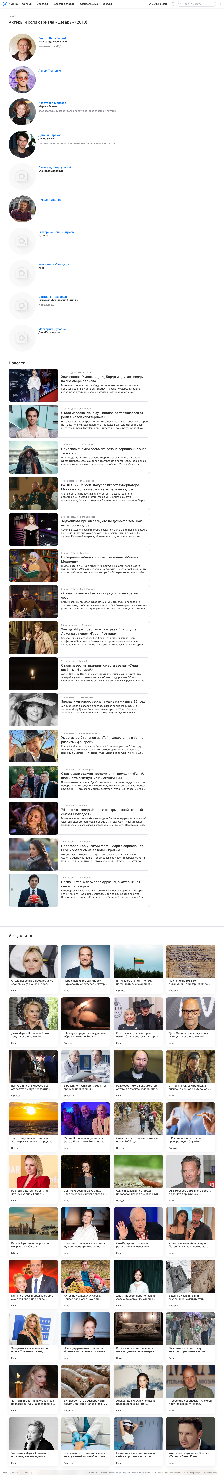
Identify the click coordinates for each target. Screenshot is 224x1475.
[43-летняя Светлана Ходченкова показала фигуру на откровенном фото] (33, 1389)
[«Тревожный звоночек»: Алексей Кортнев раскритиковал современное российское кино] (190, 1389)
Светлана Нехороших (53, 296)
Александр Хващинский (55, 167)
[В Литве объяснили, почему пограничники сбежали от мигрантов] (138, 969)
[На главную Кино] (12, 4)
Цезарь (12, 16)
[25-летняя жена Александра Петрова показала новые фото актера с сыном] (190, 1232)
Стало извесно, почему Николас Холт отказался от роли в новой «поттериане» (102, 415)
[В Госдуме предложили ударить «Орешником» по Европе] (85, 1022)
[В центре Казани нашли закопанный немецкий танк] (190, 1284)
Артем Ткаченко (49, 70)
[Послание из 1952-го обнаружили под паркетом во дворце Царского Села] (190, 969)
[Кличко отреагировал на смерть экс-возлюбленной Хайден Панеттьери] (33, 1284)
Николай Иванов (49, 199)
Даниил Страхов (49, 135)
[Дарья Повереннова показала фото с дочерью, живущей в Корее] (138, 1284)
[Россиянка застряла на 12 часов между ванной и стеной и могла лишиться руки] (85, 1441)
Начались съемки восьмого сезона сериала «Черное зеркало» (104, 451)
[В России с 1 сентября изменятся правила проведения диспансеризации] (85, 1074)
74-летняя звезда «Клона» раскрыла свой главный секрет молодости (102, 812)
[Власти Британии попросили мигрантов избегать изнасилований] (33, 1232)
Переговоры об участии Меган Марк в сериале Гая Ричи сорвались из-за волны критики (102, 848)
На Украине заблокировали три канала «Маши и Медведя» (100, 559)
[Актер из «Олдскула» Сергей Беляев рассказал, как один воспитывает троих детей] (85, 1284)
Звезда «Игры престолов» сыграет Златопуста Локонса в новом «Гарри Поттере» (99, 631)
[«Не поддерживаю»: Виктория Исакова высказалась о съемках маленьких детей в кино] (85, 1337)
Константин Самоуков (53, 264)
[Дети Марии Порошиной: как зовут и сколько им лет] (33, 1022)
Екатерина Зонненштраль (56, 232)
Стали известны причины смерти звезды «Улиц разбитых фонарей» (99, 667)
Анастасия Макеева (52, 102)
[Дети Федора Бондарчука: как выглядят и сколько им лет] (190, 1022)
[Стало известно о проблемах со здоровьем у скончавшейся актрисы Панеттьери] (33, 969)
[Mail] (5, 4)
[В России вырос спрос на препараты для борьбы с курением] (190, 1127)
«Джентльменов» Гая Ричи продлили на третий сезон (99, 595)
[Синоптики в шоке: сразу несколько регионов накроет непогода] (190, 1337)
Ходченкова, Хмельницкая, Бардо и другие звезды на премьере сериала (102, 379)
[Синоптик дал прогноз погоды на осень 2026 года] (138, 1127)
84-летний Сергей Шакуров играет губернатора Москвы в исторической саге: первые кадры (100, 487)
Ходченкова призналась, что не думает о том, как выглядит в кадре (101, 523)
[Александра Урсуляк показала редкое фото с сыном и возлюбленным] (138, 1389)
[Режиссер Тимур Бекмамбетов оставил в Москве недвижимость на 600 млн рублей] (138, 1074)
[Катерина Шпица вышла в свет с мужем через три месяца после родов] (85, 1232)
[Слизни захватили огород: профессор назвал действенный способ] (138, 1179)
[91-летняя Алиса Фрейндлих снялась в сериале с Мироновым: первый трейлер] (190, 1074)
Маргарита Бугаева (52, 329)
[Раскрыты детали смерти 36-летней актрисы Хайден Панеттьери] (33, 1179)
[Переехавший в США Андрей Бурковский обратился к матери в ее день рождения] (85, 969)
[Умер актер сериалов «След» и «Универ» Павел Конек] (190, 1441)
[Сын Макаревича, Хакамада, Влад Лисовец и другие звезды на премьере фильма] (85, 1179)
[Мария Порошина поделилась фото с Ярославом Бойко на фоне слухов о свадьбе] (85, 1127)
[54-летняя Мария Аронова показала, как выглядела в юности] (33, 1441)
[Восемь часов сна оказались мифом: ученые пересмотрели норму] (138, 1337)
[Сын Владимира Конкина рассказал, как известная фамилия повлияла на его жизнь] (138, 1232)
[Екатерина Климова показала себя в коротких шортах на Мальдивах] (138, 1441)
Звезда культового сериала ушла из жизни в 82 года (103, 701)
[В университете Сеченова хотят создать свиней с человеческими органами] (85, 1389)
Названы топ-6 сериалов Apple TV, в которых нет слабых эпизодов (100, 884)
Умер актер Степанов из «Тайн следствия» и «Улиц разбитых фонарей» (102, 740)
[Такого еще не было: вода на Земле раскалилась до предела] (33, 1127)
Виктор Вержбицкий (52, 38)
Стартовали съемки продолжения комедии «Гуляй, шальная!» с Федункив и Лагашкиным (102, 776)
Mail (5, 1472)
